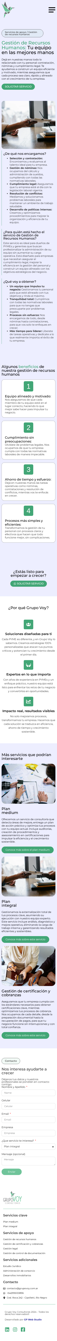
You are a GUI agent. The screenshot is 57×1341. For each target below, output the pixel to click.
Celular (6, 1100)
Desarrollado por (23, 1319)
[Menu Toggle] (51, 9)
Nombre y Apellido (14, 1087)
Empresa (7, 1127)
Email (5, 1114)
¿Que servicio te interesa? (18, 1141)
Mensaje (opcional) (13, 1154)
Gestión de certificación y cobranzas (26, 993)
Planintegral (9, 903)
